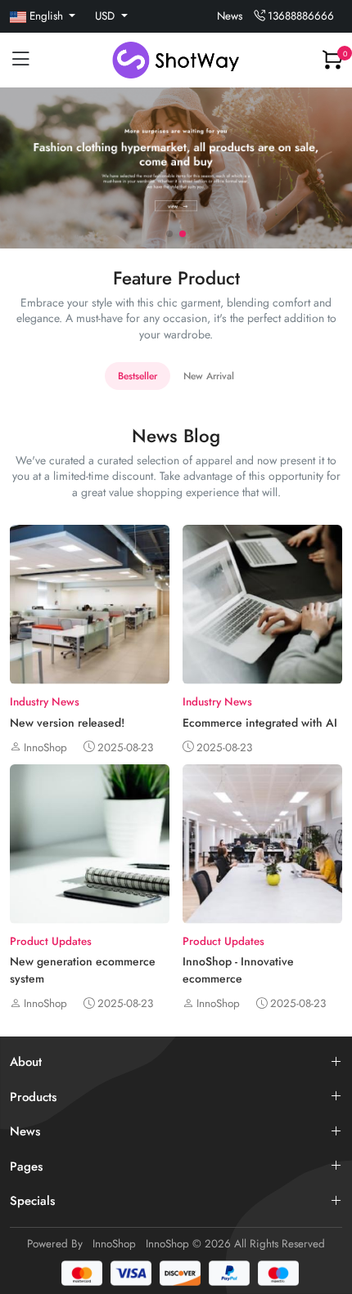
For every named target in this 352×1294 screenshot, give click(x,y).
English (46, 16)
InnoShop (114, 1243)
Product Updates (51, 941)
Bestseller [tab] (137, 376)
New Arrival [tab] (208, 376)
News (229, 16)
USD (106, 16)
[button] (169, 234)
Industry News (44, 702)
